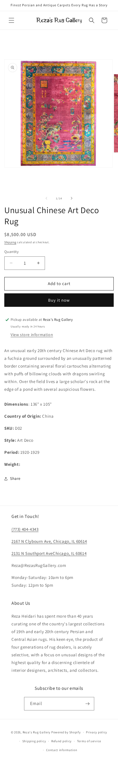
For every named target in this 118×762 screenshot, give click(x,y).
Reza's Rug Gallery (37, 732)
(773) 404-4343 (24, 529)
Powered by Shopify (66, 732)
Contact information (61, 750)
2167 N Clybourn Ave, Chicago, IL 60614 (49, 541)
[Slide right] (71, 198)
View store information (32, 334)
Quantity (11, 251)
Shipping (10, 242)
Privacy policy (96, 732)
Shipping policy (34, 741)
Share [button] (15, 478)
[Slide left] (46, 198)
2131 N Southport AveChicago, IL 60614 (48, 553)
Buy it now (59, 300)
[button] (11, 20)
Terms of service (89, 741)
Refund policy (61, 741)
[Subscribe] (87, 703)
